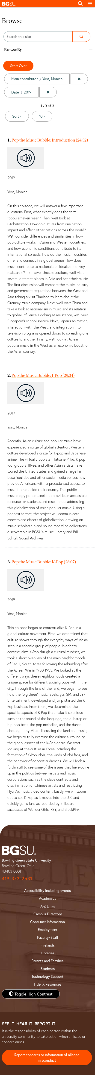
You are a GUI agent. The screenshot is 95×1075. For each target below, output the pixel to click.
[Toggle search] (80, 3)
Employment (47, 929)
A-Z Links (47, 906)
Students (48, 968)
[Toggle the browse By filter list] (90, 48)
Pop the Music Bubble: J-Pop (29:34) (43, 375)
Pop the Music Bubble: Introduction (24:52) (50, 140)
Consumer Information (47, 921)
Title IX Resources (47, 984)
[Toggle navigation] (90, 3)
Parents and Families (47, 960)
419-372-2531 (17, 878)
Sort (15, 116)
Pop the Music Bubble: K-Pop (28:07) (44, 562)
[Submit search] (81, 36)
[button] (37, 3)
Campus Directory (47, 913)
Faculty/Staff (47, 937)
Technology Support (47, 976)
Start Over (18, 65)
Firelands (48, 945)
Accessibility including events (47, 890)
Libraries (47, 952)
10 (45, 116)
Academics (47, 898)
